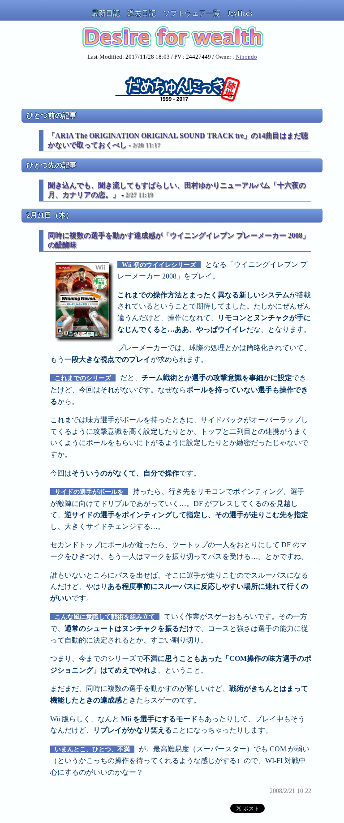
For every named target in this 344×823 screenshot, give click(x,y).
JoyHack (240, 13)
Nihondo (246, 57)
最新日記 (105, 13)
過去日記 (141, 13)
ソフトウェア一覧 (191, 13)
